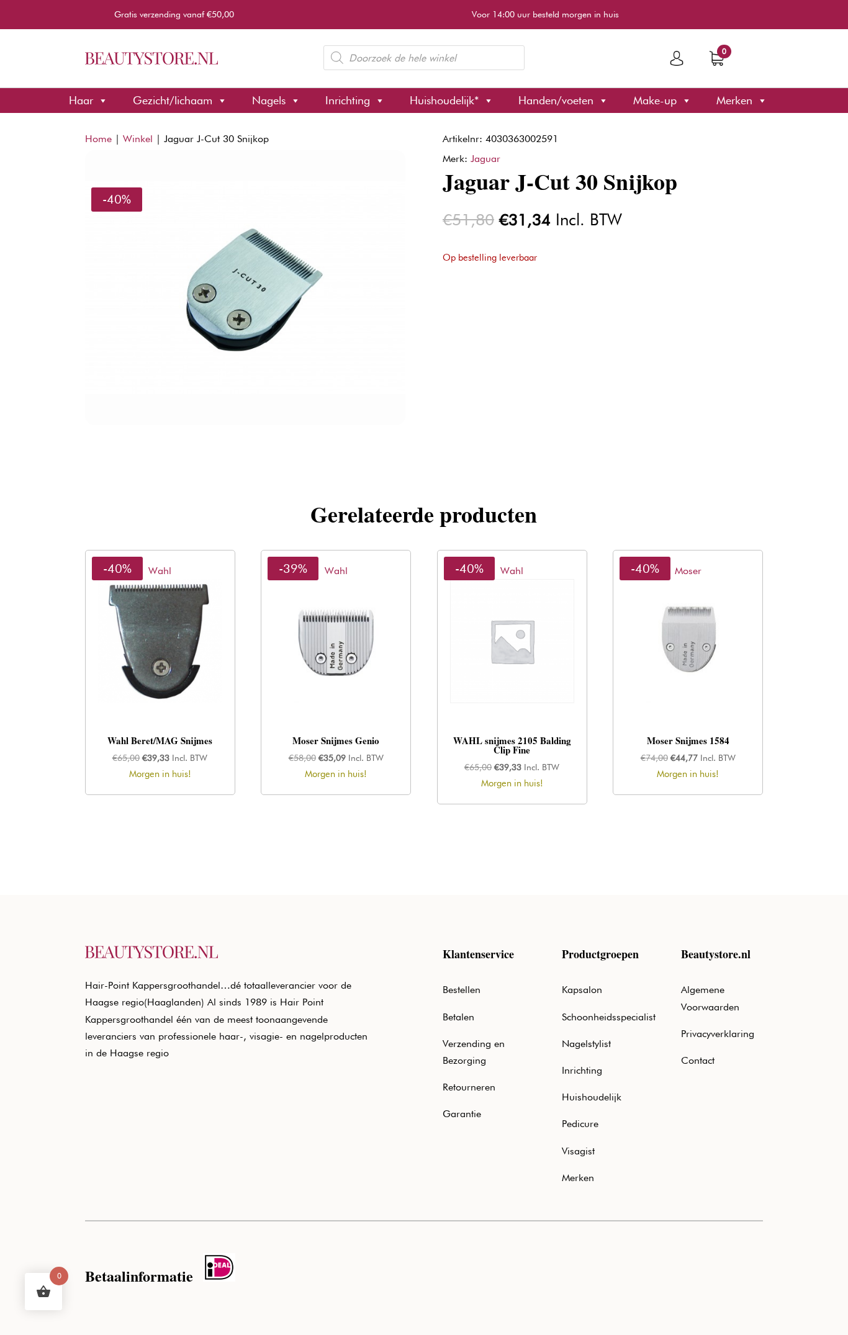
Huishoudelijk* (444, 100)
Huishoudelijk (591, 1097)
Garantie (462, 1114)
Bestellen (461, 990)
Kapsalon (582, 990)
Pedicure (580, 1124)
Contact (698, 1060)
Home (98, 139)
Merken (734, 100)
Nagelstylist (586, 1044)
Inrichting (347, 100)
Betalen (458, 1017)
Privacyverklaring (717, 1034)
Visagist (578, 1151)
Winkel (138, 139)
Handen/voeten (555, 100)
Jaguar (485, 158)
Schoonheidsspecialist (609, 1017)
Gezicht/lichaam (172, 100)
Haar (81, 100)
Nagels (269, 100)
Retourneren (469, 1087)
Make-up (655, 100)
